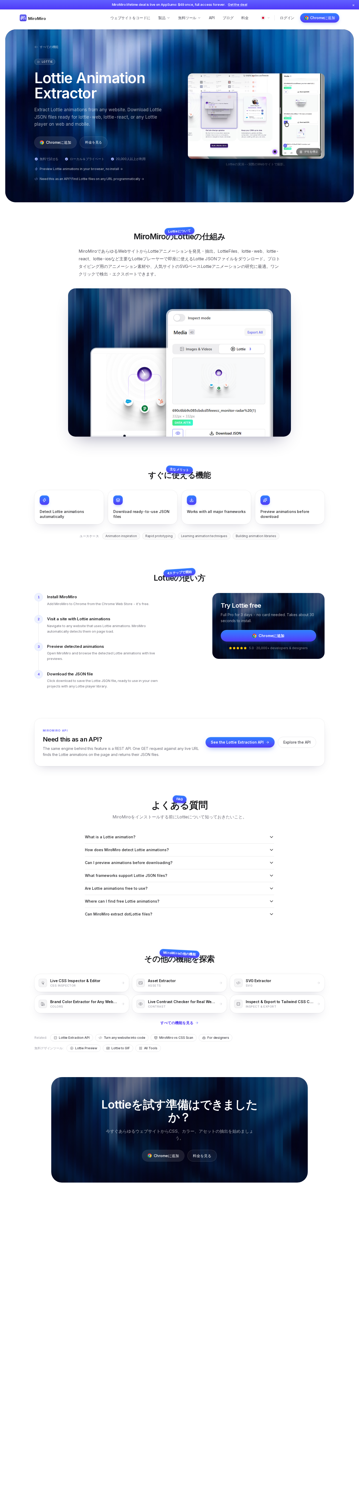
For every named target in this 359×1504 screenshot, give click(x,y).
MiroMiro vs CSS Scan (176, 1038)
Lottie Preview (86, 1048)
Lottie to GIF (120, 1048)
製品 (162, 17)
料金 (245, 17)
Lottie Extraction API (74, 1038)
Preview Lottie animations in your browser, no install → (81, 169)
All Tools (150, 1048)
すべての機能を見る (176, 1022)
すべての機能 (49, 47)
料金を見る (93, 142)
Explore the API (297, 742)
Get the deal (237, 4)
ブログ (228, 17)
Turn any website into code (124, 1038)
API (212, 17)
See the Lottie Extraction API (237, 742)
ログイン (287, 17)
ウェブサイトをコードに (130, 17)
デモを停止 (311, 151)
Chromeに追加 (322, 17)
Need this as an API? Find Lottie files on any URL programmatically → (92, 179)
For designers (218, 1038)
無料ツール (187, 17)
